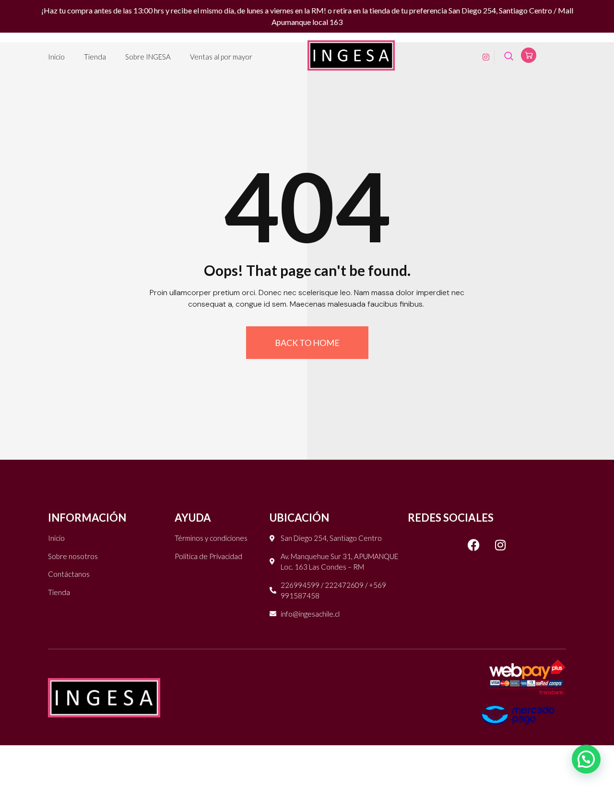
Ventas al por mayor (221, 56)
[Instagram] (482, 56)
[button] (586, 759)
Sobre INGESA (148, 56)
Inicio (56, 56)
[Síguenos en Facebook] (474, 545)
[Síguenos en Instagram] (500, 545)
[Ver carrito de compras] (528, 55)
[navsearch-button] (508, 57)
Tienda (95, 56)
